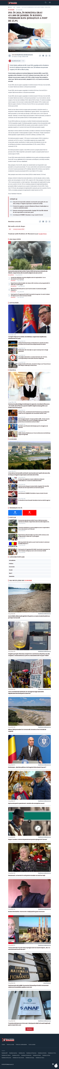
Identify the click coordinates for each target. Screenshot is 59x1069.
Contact (3, 1044)
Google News (42, 234)
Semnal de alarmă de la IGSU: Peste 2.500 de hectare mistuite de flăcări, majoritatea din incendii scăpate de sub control (27, 272)
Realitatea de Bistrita (42, 1053)
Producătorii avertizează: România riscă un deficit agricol (34, 500)
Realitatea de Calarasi (6, 1055)
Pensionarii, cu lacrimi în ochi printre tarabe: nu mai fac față (26, 875)
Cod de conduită (32, 1044)
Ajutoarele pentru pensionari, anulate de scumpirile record (26, 803)
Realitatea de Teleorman (31, 1053)
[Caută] (45, 2)
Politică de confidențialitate (21, 1044)
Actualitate (11, 275)
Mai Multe (29, 1029)
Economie (18, 7)
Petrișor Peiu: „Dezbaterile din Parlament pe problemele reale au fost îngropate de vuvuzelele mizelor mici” (33, 412)
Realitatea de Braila (37, 1055)
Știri (14, 7)
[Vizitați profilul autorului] (9, 55)
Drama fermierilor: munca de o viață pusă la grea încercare (26, 911)
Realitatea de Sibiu (46, 1055)
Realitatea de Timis (52, 1053)
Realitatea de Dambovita (26, 1055)
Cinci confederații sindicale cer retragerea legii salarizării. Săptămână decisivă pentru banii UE (26, 692)
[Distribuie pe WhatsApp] (46, 55)
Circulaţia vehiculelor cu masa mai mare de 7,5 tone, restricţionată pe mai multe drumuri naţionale (32, 357)
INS (10, 229)
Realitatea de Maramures (25, 55)
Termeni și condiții (10, 1044)
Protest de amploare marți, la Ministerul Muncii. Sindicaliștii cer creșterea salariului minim (30, 207)
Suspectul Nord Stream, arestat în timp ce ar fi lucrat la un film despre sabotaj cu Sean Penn (34, 364)
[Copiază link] (40, 55)
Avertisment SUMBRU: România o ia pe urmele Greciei (28, 215)
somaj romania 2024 (18, 229)
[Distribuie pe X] (49, 55)
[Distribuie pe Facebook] (43, 55)
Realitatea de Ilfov (16, 1055)
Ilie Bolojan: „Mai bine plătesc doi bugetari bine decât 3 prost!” (27, 767)
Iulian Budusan (47, 983)
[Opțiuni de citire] (56, 1066)
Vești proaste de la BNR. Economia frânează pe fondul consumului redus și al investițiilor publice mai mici (28, 986)
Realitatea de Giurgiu (30, 1057)
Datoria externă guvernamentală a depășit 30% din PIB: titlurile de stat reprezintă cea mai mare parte (30, 211)
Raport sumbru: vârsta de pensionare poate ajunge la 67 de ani (27, 839)
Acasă (11, 7)
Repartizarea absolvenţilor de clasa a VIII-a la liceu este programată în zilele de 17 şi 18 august (33, 535)
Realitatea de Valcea (40, 1057)
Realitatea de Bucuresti (6, 1057)
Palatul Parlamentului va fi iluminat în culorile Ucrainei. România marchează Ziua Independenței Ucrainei (33, 343)
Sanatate (13, 280)
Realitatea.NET (5, 1053)
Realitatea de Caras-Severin (18, 1057)
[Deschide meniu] (49, 3)
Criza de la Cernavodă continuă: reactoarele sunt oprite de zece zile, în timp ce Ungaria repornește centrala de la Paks (30, 202)
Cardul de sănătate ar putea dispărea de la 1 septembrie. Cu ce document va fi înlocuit (34, 528)
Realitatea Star (22, 1053)
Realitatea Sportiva (13, 1053)
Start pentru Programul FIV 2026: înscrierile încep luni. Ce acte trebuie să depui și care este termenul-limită (30, 295)
